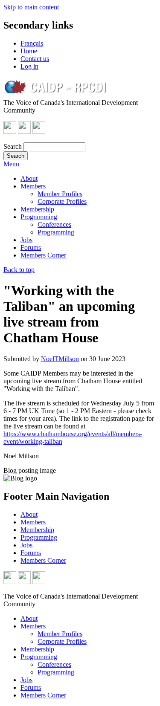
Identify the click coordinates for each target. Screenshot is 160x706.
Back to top (19, 269)
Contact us (34, 58)
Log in (29, 66)
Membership (37, 209)
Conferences (54, 224)
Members (33, 186)
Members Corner (43, 255)
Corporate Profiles (62, 201)
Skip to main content (31, 7)
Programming (38, 216)
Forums (30, 247)
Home (28, 51)
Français (31, 43)
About (29, 178)
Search (12, 146)
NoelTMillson (60, 358)
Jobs (26, 239)
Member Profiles (60, 193)
